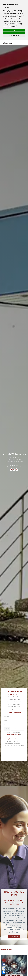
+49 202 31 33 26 (14, 465)
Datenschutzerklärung (13, 734)
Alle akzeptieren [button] (14, 30)
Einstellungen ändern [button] (14, 35)
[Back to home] (7, 42)
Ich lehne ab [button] (14, 32)
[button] (25, 42)
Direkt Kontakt (14, 936)
